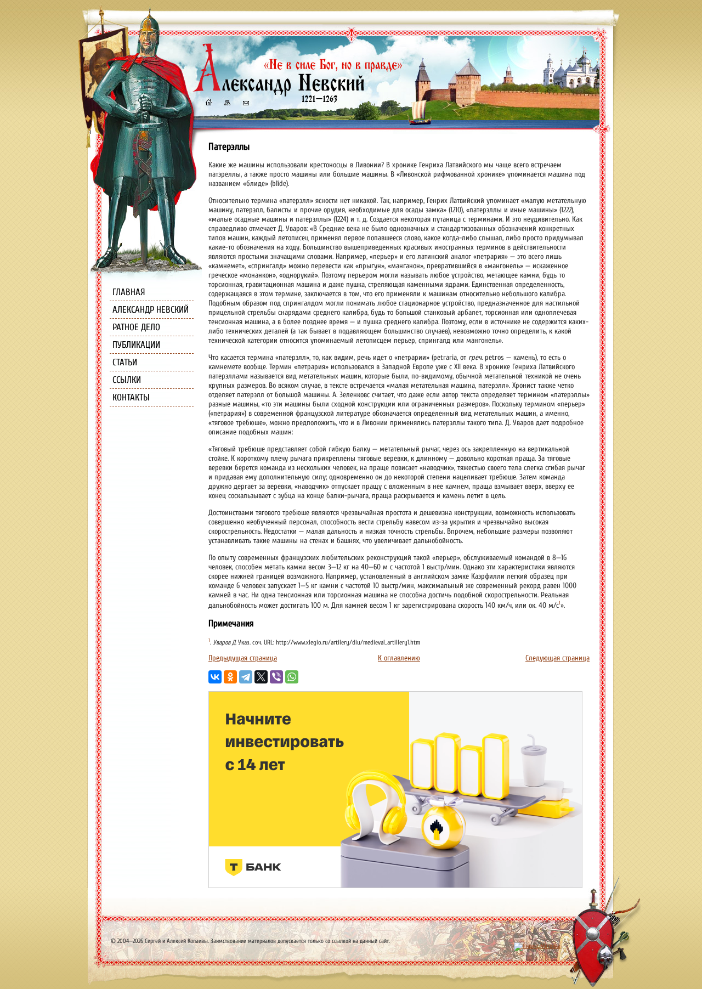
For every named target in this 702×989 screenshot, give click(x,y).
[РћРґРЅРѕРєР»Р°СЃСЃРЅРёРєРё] (230, 676)
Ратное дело (136, 327)
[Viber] (276, 676)
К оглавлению (399, 658)
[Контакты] (245, 104)
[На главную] (208, 104)
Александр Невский (150, 309)
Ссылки (126, 380)
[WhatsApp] (291, 676)
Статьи (124, 362)
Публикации (136, 345)
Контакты (131, 397)
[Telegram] (245, 676)
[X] (261, 676)
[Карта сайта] (226, 104)
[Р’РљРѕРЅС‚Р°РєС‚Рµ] (215, 676)
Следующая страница (557, 658)
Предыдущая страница (242, 658)
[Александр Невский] (298, 93)
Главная (128, 292)
